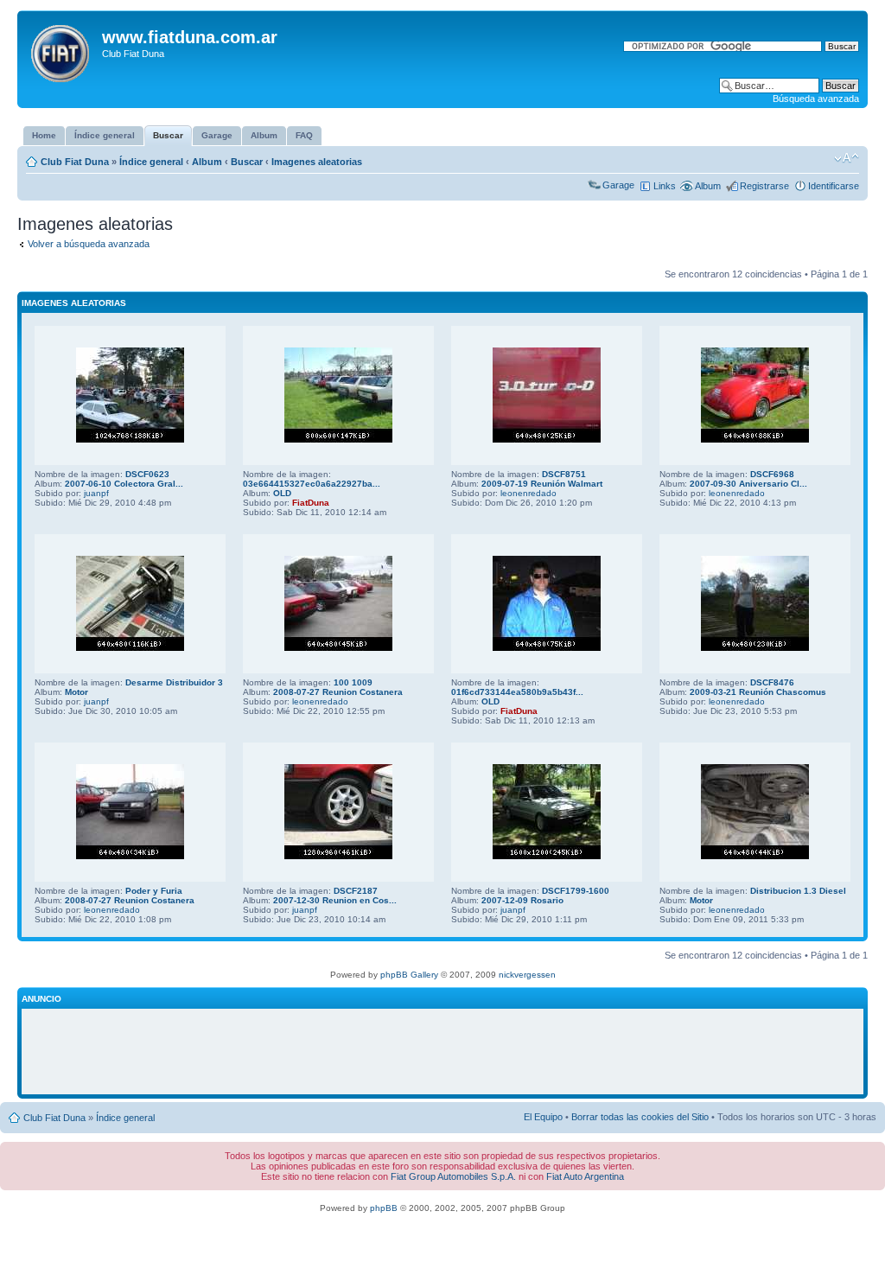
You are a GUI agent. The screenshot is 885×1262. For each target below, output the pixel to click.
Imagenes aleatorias (316, 161)
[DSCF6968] (755, 439)
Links (664, 186)
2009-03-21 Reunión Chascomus (758, 692)
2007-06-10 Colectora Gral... (124, 483)
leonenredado (528, 493)
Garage (618, 185)
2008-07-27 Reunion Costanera (338, 692)
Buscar (247, 161)
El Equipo (543, 1117)
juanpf (96, 493)
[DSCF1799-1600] (547, 856)
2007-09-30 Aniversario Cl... (748, 483)
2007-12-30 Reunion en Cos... (335, 900)
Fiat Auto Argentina (585, 1176)
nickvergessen (527, 974)
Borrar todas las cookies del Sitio (640, 1117)
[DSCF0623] (130, 439)
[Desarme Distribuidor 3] (130, 648)
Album (207, 161)
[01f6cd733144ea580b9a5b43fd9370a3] (547, 648)
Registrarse (764, 186)
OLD (282, 493)
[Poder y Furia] (130, 856)
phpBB (384, 1208)
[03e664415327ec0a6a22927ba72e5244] (338, 439)
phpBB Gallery (409, 974)
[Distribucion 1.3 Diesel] (755, 856)
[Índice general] (62, 50)
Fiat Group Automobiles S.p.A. (453, 1176)
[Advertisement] (442, 1052)
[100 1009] (338, 648)
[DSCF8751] (547, 439)
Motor (76, 692)
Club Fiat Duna (75, 161)
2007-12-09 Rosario (522, 900)
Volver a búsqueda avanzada (89, 244)
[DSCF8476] (755, 648)
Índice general (151, 161)
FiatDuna (310, 502)
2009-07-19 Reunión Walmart (541, 483)
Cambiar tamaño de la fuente (846, 158)
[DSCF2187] (338, 856)
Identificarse (833, 186)
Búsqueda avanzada (816, 98)
